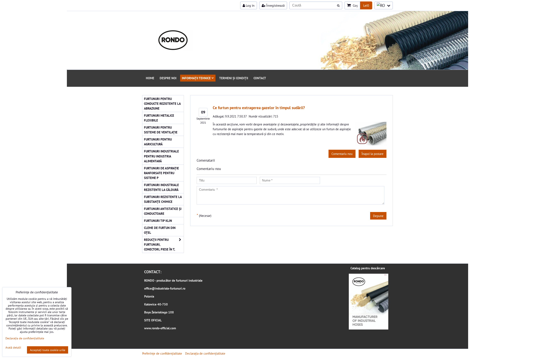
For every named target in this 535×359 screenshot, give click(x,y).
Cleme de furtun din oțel (160, 230)
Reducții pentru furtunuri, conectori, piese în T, (159, 244)
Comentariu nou (342, 154)
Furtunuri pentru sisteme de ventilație (160, 129)
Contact (259, 78)
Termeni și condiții (233, 78)
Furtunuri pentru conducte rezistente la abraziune (162, 103)
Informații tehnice (196, 78)
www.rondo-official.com (160, 328)
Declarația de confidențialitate (205, 353)
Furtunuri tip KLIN (158, 220)
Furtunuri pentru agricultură (158, 141)
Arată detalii (13, 347)
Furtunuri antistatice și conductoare (162, 211)
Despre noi (168, 78)
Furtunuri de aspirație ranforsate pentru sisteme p (161, 173)
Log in (250, 5)
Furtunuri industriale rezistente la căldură (161, 187)
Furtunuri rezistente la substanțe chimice (163, 199)
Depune (378, 216)
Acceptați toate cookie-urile (47, 350)
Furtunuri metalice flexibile (159, 117)
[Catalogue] (368, 328)
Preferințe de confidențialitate (162, 353)
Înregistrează (275, 5)
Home (150, 78)
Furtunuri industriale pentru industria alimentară (161, 156)
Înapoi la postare (372, 154)
